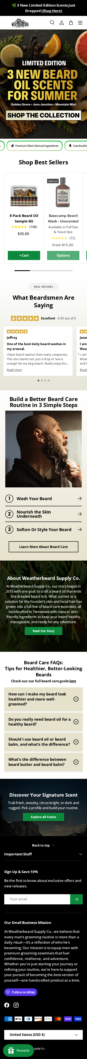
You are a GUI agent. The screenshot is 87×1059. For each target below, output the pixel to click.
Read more (14, 370)
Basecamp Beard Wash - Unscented (63, 218)
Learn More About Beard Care (43, 546)
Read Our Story (43, 631)
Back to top (41, 845)
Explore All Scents (43, 817)
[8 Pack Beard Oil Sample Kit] (24, 192)
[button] (71, 22)
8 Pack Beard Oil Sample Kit (24, 218)
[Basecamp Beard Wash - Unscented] (63, 192)
